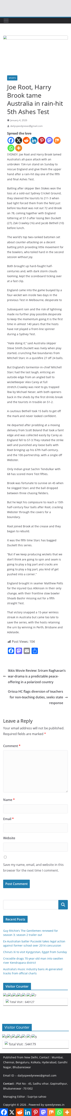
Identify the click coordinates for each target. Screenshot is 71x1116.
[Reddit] (26, 140)
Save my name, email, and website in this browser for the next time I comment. (33, 867)
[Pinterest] (41, 140)
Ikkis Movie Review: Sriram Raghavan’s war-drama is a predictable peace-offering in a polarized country (37, 676)
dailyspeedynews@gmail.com (26, 126)
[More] (18, 148)
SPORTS (12, 78)
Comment (12, 746)
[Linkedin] (34, 140)
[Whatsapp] (10, 148)
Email (8, 819)
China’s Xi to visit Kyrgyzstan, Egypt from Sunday (35, 952)
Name (9, 800)
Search (63, 904)
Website (9, 838)
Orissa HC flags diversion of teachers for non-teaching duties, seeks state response (35, 697)
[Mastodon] (49, 140)
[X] (18, 140)
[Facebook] (10, 140)
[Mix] (57, 140)
